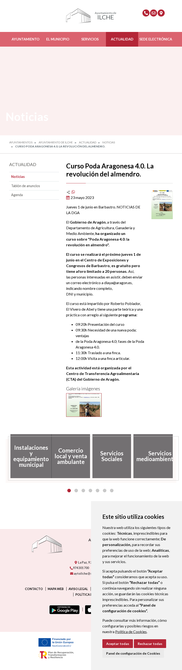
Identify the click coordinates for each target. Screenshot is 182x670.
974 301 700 (81, 568)
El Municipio (57, 39)
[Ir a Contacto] (153, 13)
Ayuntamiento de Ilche (56, 142)
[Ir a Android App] (63, 609)
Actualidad (122, 39)
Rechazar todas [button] (150, 644)
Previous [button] (5, 456)
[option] (29, 456)
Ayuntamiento (25, 39)
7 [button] (112, 490)
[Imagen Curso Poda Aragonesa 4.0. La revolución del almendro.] (162, 204)
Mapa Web (56, 589)
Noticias (108, 142)
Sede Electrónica (155, 39)
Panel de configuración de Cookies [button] (133, 653)
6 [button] (104, 490)
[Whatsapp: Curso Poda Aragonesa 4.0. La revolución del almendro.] (73, 192)
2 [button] (76, 490)
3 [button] (83, 490)
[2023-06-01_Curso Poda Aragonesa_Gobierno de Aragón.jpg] (84, 405)
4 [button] (90, 490)
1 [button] (69, 490)
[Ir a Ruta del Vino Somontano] (161, 13)
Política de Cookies (131, 631)
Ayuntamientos (20, 142)
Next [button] (176, 456)
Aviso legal (78, 589)
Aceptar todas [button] (117, 644)
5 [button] (97, 490)
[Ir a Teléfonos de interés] (146, 13)
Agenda (17, 195)
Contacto (34, 589)
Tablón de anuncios (25, 186)
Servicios (90, 39)
